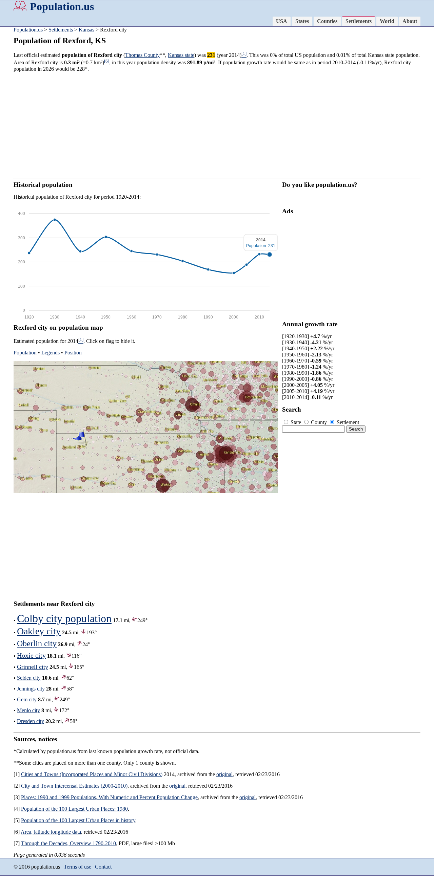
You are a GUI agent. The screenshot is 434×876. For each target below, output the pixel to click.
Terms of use (77, 867)
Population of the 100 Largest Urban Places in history (78, 820)
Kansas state (181, 55)
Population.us (62, 6)
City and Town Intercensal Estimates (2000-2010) (74, 786)
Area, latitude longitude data (51, 832)
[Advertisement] (217, 125)
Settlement (347, 422)
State (295, 422)
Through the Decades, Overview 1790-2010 (68, 843)
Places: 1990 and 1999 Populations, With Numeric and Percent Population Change (109, 797)
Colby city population (64, 618)
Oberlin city (37, 643)
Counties (327, 21)
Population (25, 352)
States (302, 21)
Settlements (359, 21)
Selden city (29, 678)
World (387, 21)
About (409, 21)
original (224, 774)
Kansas (86, 29)
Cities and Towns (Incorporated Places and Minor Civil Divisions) (91, 774)
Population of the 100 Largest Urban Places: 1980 (74, 809)
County (319, 422)
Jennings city (31, 689)
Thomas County (142, 55)
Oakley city (39, 631)
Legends (50, 352)
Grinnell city (32, 666)
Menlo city (28, 710)
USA (281, 21)
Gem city (27, 699)
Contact (103, 867)
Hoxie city (31, 655)
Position (73, 352)
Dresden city (30, 721)
